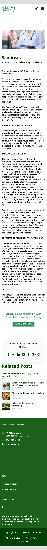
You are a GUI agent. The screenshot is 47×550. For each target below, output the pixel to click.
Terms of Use (22, 541)
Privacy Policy (32, 538)
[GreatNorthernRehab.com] (10, 9)
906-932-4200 (13, 440)
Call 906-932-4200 (23, 324)
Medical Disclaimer (14, 538)
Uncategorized (29, 62)
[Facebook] (3, 508)
